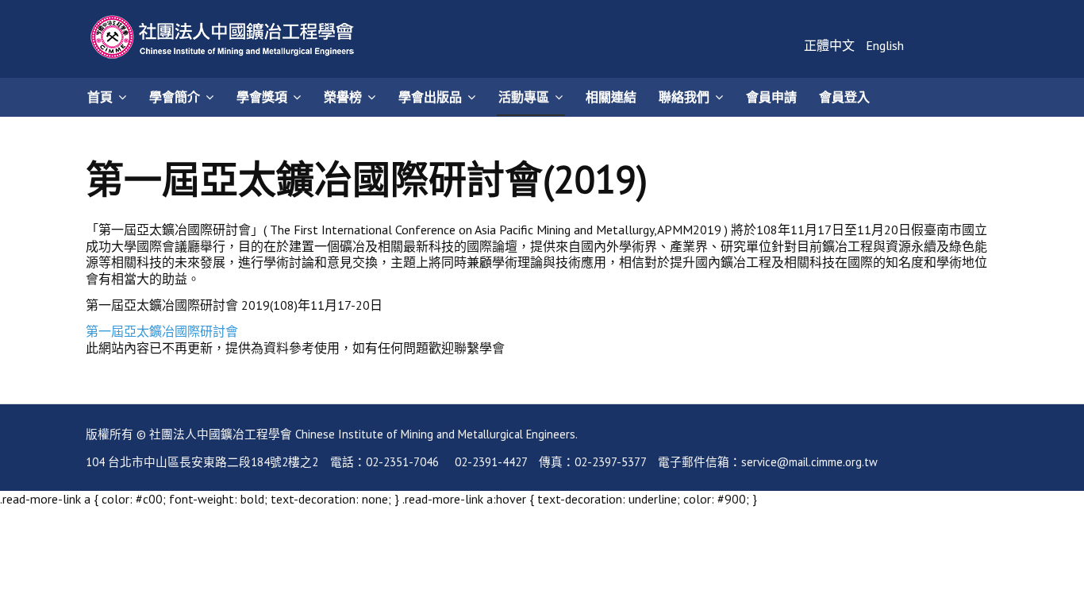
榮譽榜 (343, 97)
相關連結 (611, 97)
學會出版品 (430, 97)
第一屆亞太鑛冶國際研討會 (162, 331)
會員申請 (771, 97)
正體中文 (831, 45)
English (885, 45)
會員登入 (844, 97)
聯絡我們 (684, 97)
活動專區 (523, 97)
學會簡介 (174, 97)
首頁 (100, 97)
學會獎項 (261, 97)
